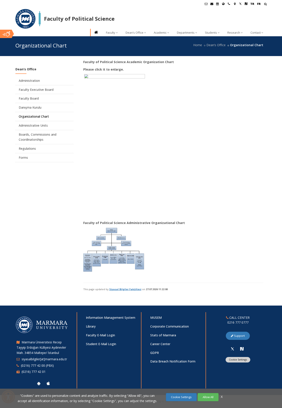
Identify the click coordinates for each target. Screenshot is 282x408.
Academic (160, 33)
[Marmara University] (25, 19)
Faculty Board (29, 98)
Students (211, 33)
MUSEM (156, 317)
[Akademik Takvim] (217, 3)
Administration (29, 80)
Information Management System (110, 317)
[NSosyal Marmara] (241, 348)
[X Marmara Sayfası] (240, 3)
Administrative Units (33, 125)
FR (259, 4)
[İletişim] (229, 3)
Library (91, 326)
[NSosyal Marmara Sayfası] (246, 3)
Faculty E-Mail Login (100, 335)
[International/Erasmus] (223, 3)
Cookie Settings (238, 359)
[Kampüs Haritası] (234, 3)
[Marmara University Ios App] (48, 383)
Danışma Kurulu (30, 107)
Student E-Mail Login (101, 344)
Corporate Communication (169, 326)
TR (252, 4)
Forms (23, 157)
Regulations (27, 148)
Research (233, 33)
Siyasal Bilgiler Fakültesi (125, 289)
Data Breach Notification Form (172, 361)
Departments (186, 33)
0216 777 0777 (238, 322)
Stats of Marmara (163, 335)
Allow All (208, 397)
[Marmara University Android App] (38, 383)
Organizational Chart (34, 116)
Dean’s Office (134, 33)
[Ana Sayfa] (96, 32)
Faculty (110, 33)
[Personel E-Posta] (212, 3)
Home (197, 45)
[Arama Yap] (265, 4)
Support (239, 336)
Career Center (160, 344)
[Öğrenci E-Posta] (206, 3)
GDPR (154, 353)
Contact (255, 33)
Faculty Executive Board (36, 89)
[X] (232, 348)
